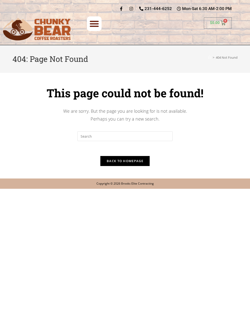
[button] (94, 23)
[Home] (209, 57)
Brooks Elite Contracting (137, 183)
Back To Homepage (125, 161)
